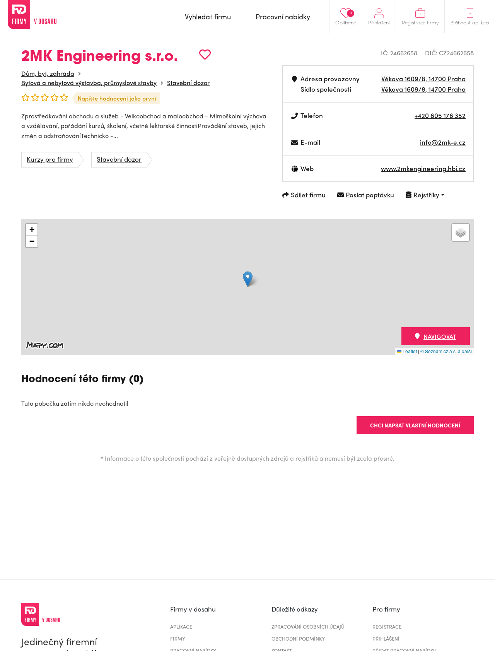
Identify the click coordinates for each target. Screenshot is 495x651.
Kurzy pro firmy (50, 159)
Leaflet (409, 351)
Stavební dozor (188, 82)
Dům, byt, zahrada (47, 73)
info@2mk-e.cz (443, 142)
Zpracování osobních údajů (308, 626)
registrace (386, 626)
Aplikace (181, 626)
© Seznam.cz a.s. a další (446, 351)
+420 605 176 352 (440, 115)
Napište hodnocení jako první (117, 98)
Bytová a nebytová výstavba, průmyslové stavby (89, 82)
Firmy (177, 638)
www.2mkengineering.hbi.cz (423, 168)
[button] (248, 279)
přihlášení (385, 638)
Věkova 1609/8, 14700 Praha (423, 78)
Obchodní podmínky (298, 638)
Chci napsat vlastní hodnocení (415, 425)
